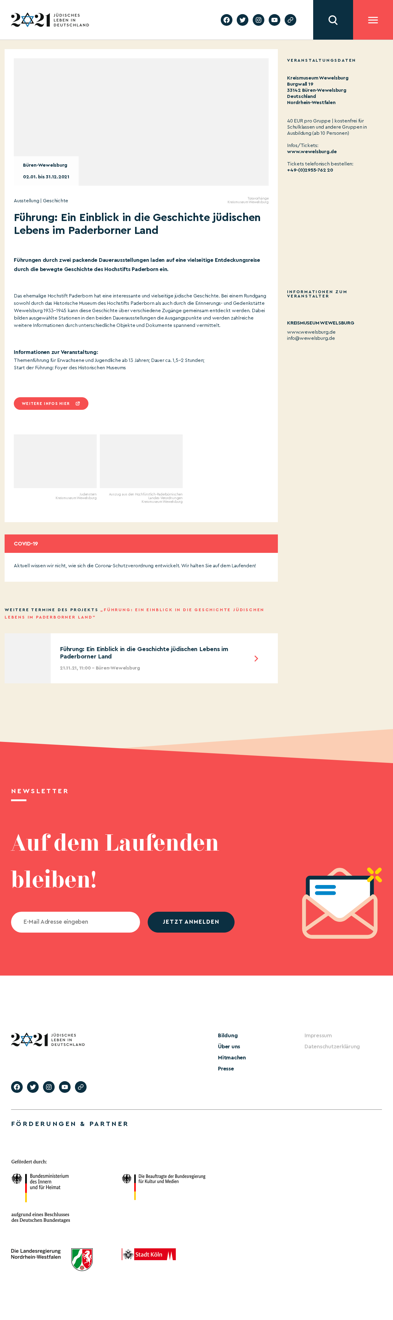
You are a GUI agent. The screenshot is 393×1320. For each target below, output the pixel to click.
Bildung (228, 1035)
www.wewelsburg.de (312, 151)
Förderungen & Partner (70, 1123)
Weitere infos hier (46, 404)
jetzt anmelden (191, 922)
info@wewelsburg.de (311, 338)
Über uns (229, 1046)
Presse (226, 1068)
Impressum (318, 1035)
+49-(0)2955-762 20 (310, 170)
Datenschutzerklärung (332, 1046)
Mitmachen (232, 1057)
